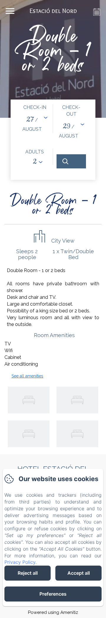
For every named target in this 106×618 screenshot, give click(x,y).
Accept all (78, 573)
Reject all (28, 573)
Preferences (53, 594)
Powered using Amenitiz (53, 612)
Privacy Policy (19, 562)
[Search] (71, 161)
